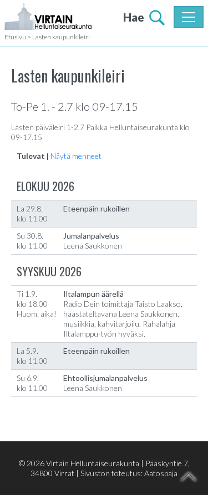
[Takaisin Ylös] (189, 477)
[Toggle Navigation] (189, 17)
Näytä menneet (76, 156)
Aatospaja (160, 473)
